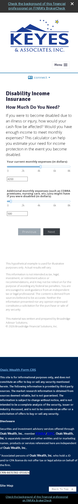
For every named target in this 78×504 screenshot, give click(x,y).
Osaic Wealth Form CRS (18, 370)
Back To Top (60, 489)
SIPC (50, 433)
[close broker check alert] (72, 3)
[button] (61, 65)
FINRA (41, 433)
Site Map (6, 485)
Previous (29, 232)
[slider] (39, 167)
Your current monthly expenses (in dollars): (37, 161)
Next (51, 232)
